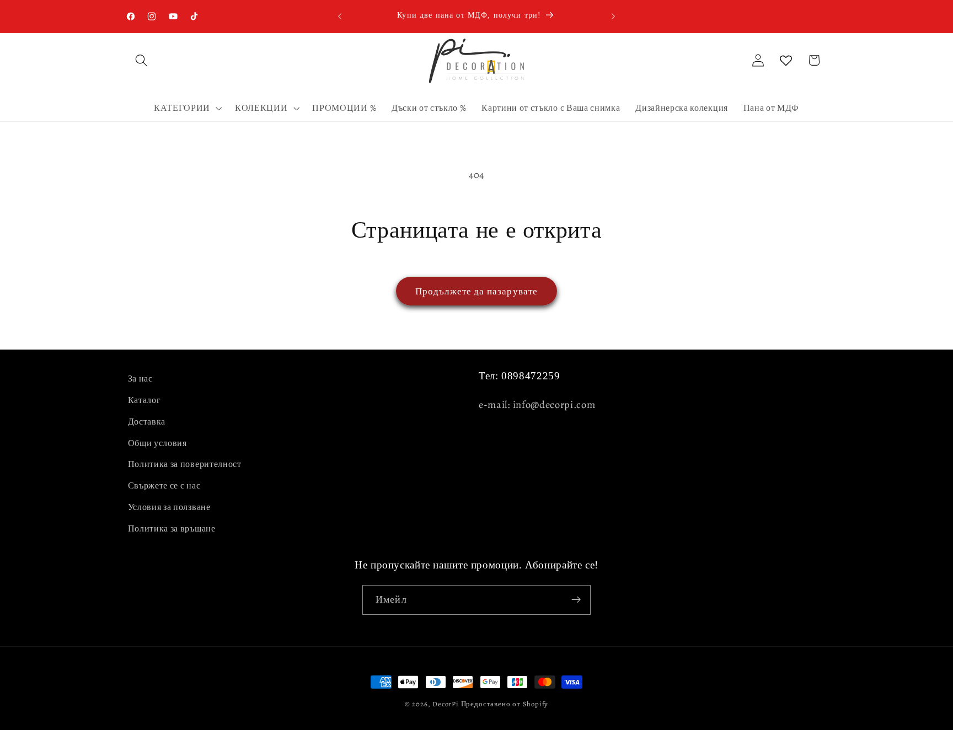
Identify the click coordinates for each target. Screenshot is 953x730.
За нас (140, 379)
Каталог (144, 400)
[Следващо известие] (613, 16)
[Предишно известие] (340, 16)
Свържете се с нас (164, 486)
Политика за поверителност (185, 464)
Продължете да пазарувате (476, 291)
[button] (142, 60)
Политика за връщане (172, 529)
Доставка (147, 422)
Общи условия (157, 443)
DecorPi (445, 703)
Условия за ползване (169, 507)
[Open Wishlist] (786, 60)
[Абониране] (576, 600)
